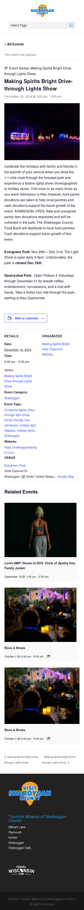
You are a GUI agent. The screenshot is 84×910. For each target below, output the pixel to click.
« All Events (14, 44)
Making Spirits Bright (56, 344)
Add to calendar (26, 318)
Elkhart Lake (16, 827)
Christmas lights (15, 410)
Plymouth (15, 832)
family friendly (13, 420)
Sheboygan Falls (19, 848)
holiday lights (26, 430)
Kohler (12, 837)
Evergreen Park (15, 465)
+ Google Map (64, 476)
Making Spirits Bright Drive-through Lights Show (18, 381)
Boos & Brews (15, 648)
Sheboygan (12, 398)
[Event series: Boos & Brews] (48, 656)
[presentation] (40, 530)
